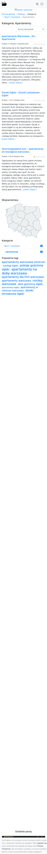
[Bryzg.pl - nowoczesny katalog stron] (4, 4)
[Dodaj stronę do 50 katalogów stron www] (23, 9)
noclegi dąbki (11, 265)
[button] (37, 4)
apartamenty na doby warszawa (19, 271)
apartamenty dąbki (11, 287)
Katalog (21, 14)
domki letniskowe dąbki (18, 292)
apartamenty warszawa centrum (23, 262)
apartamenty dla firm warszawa (23, 277)
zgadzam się (41, 843)
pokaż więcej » (16, 82)
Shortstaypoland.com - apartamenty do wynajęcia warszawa (22, 150)
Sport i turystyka (12, 17)
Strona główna (8, 14)
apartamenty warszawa (17, 280)
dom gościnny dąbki (30, 284)
